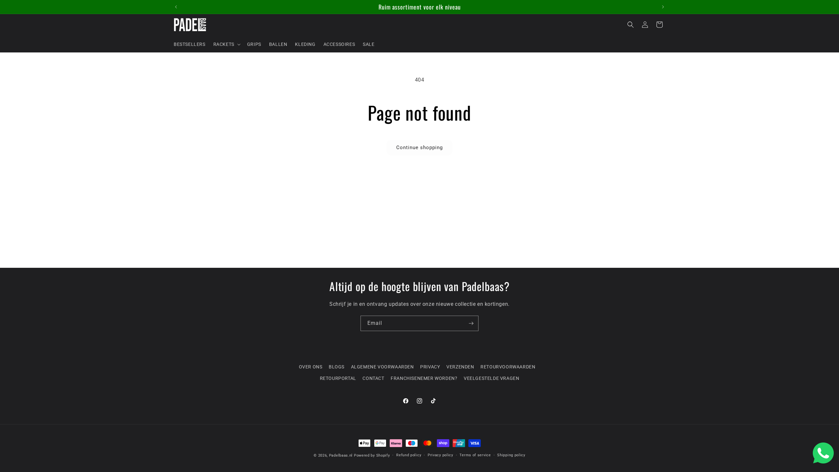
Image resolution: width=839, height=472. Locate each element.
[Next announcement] (663, 7)
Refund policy (408, 455)
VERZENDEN (460, 366)
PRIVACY (430, 366)
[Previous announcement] (176, 7)
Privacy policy (440, 455)
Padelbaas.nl (341, 455)
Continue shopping (419, 147)
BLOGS (336, 366)
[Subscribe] (471, 323)
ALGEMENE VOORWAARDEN (382, 366)
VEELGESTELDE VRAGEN (491, 378)
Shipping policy (511, 455)
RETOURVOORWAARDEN (507, 366)
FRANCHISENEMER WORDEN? (424, 378)
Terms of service (475, 455)
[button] (226, 44)
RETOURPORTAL (338, 378)
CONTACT (373, 378)
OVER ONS (310, 366)
